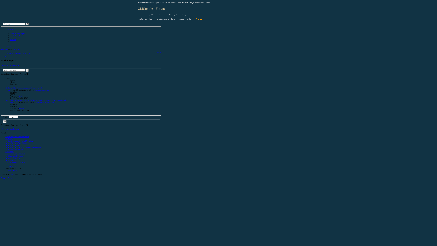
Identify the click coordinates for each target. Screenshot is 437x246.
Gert (9, 90)
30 (17, 49)
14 (14, 49)
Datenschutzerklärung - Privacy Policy (172, 15)
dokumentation (166, 19)
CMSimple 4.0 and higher (45, 102)
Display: (6, 117)
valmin (10, 102)
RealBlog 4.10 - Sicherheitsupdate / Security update (24, 88)
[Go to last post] (23, 96)
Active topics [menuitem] (4, 49)
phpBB (12, 174)
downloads (185, 19)
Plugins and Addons (41, 90)
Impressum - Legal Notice (147, 15)
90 (19, 49)
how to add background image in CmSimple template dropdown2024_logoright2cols (35, 100)
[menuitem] (17, 34)
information (145, 19)
